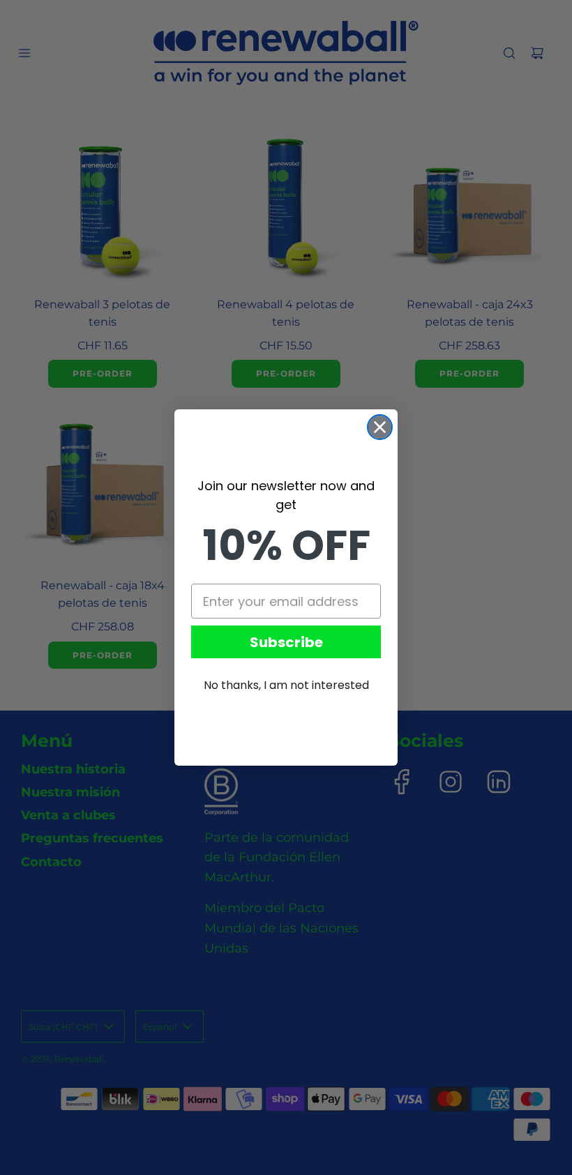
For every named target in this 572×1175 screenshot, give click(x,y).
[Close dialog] (380, 427)
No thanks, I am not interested (286, 685)
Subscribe (286, 642)
